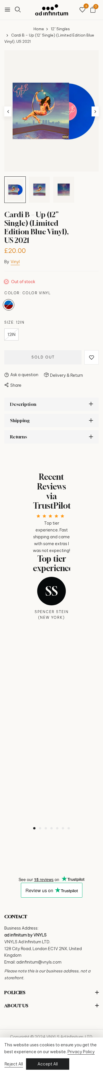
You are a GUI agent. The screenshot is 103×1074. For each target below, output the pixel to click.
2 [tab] (40, 828)
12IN (11, 334)
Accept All (47, 1064)
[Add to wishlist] (91, 357)
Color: (27, 293)
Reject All (14, 1064)
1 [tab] (34, 828)
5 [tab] (57, 828)
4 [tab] (51, 828)
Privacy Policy (81, 1051)
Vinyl (15, 261)
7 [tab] (69, 828)
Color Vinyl (8, 305)
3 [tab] (46, 828)
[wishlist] (82, 10)
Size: (14, 322)
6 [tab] (63, 828)
